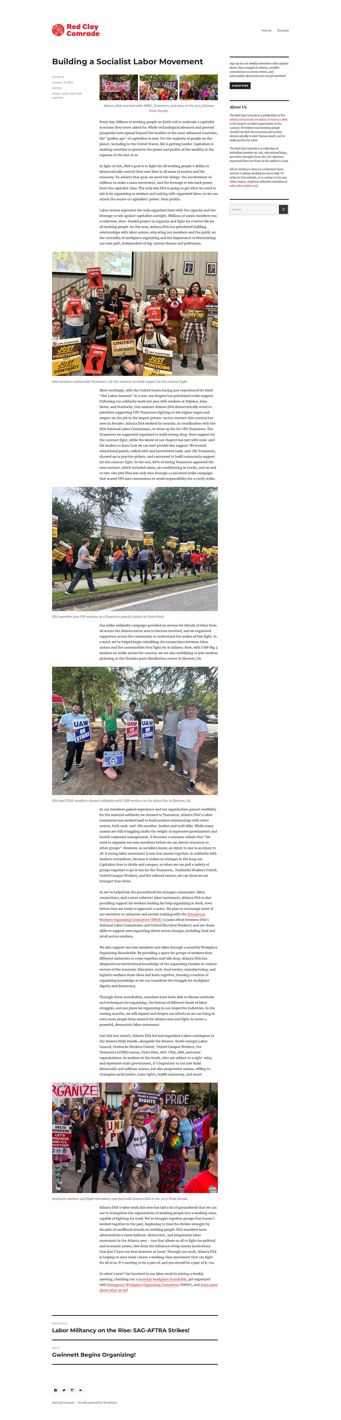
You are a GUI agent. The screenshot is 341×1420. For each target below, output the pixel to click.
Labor (65, 93)
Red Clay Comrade (63, 1402)
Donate (283, 30)
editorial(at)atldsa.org (243, 186)
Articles (57, 88)
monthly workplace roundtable (162, 1279)
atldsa (56, 93)
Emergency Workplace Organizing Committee (143, 1285)
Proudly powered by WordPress (97, 1402)
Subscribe (240, 85)
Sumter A (58, 76)
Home (267, 30)
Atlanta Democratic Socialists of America (255, 119)
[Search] (283, 209)
